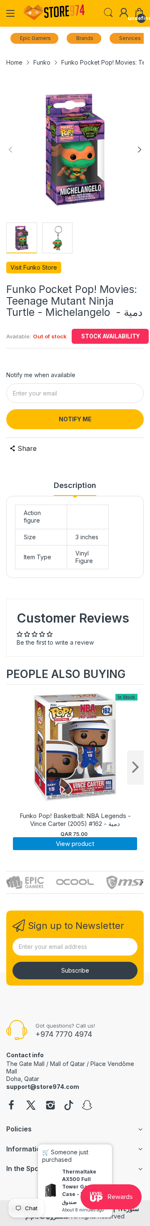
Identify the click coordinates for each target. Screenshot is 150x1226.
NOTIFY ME (75, 419)
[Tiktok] (69, 1106)
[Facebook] (11, 1106)
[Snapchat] (87, 1106)
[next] (135, 768)
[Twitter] (31, 1106)
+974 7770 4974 (63, 1034)
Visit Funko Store (33, 267)
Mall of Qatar (67, 1063)
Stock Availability (110, 336)
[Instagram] (50, 1106)
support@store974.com (42, 1086)
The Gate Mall (25, 1063)
